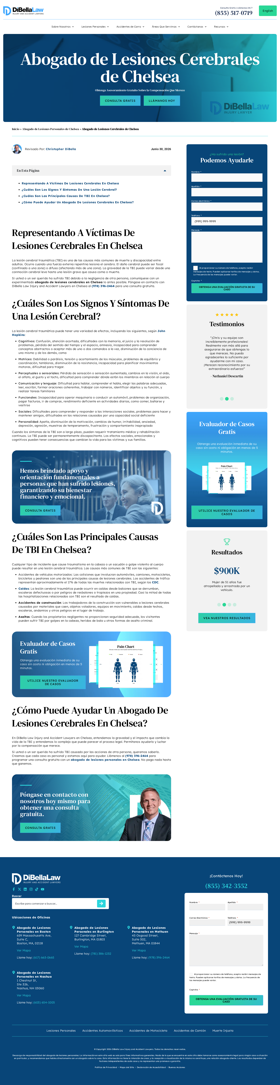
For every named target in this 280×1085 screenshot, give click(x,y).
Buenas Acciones (177, 1067)
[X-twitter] (19, 889)
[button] (221, 399)
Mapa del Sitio (127, 1067)
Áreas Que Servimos (164, 26)
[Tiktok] (36, 889)
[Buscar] (101, 903)
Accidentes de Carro (129, 26)
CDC (155, 582)
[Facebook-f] (13, 889)
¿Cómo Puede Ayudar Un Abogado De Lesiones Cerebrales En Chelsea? (78, 202)
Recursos (219, 26)
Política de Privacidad (106, 1067)
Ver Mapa (24, 950)
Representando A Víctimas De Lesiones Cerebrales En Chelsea (70, 183)
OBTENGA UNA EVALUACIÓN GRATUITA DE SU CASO (227, 288)
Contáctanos (195, 26)
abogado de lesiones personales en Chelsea (105, 760)
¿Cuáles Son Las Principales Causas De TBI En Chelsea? (66, 196)
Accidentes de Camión (190, 1030)
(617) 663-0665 (43, 957)
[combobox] (54, 903)
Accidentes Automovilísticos (102, 1030)
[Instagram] (31, 889)
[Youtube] (42, 889)
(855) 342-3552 (226, 885)
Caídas (23, 588)
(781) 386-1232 (101, 953)
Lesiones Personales (94, 26)
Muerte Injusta (222, 1030)
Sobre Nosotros (61, 26)
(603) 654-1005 (44, 1002)
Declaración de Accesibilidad (151, 1067)
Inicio (15, 129)
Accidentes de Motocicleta (148, 1030)
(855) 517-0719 (234, 13)
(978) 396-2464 (103, 286)
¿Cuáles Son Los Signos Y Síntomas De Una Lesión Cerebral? (69, 189)
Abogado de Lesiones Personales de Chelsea (50, 129)
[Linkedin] (25, 889)
